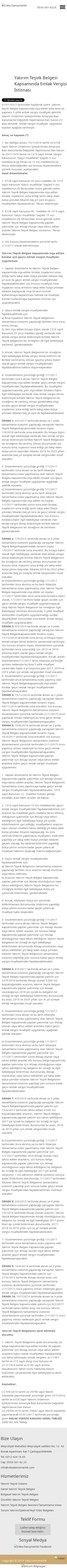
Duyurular (20, 54)
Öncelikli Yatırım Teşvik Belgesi (20, 1499)
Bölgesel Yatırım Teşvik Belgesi (19, 1494)
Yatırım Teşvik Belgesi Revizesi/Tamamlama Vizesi (31, 1505)
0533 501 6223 (46, 7)
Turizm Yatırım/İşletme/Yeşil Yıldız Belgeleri (27, 1510)
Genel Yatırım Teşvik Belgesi (18, 1489)
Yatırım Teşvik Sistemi (14, 1483)
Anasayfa (5, 54)
